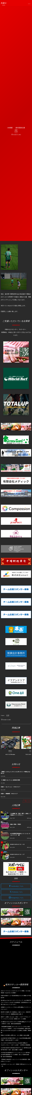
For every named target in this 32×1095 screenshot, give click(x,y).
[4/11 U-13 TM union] (10, 742)
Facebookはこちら (17, 886)
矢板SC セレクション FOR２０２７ (10, 786)
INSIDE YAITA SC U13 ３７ (17, 854)
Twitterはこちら (17, 892)
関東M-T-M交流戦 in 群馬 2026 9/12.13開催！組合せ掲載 (15, 1035)
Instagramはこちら (17, 898)
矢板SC (4, 3)
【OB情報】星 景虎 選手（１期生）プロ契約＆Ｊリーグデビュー (20, 814)
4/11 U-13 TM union (10, 754)
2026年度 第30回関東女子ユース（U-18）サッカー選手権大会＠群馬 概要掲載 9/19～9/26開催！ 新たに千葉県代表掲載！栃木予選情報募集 (15, 1054)
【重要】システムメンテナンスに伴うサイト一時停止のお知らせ (15, 772)
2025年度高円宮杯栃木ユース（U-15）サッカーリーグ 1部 (20, 834)
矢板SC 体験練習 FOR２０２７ (9, 793)
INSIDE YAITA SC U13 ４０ (17, 844)
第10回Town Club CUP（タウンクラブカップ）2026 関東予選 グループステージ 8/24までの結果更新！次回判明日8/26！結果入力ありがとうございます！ (16, 1002)
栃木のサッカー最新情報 (16, 984)
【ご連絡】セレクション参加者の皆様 (10, 780)
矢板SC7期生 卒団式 (15, 824)
